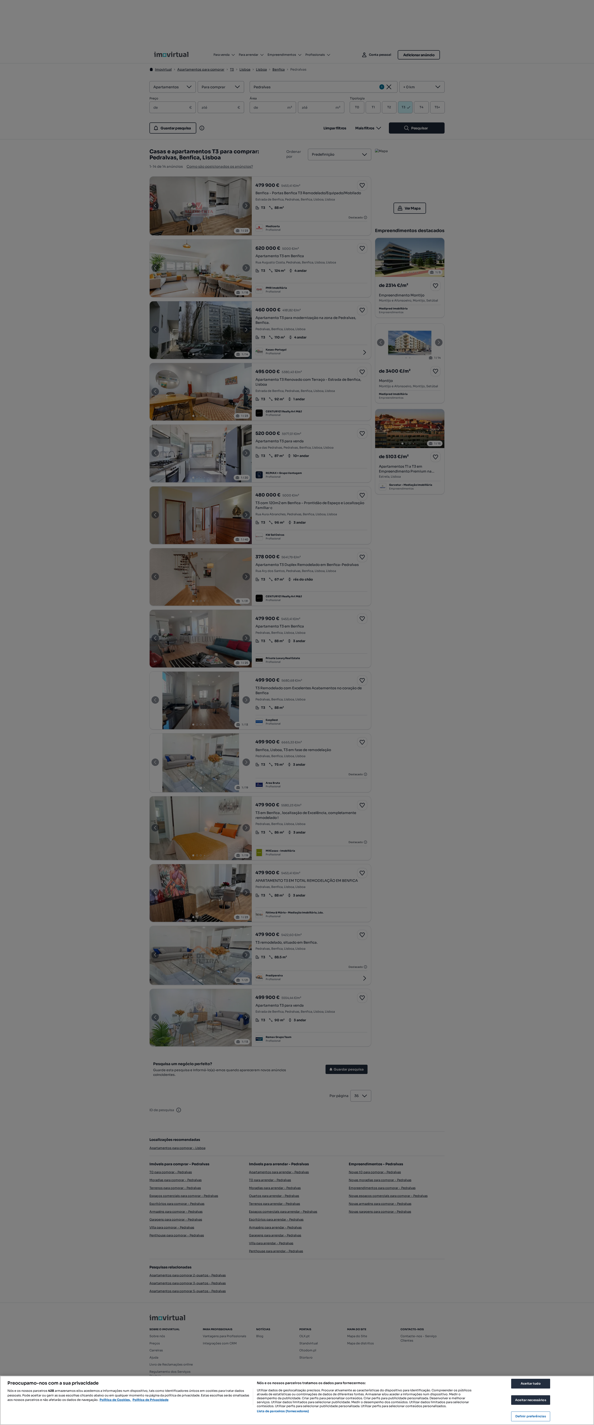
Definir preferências (530, 1416)
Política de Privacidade (150, 1400)
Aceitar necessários (530, 1400)
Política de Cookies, (115, 1400)
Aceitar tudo (531, 1384)
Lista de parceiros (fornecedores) (283, 1411)
